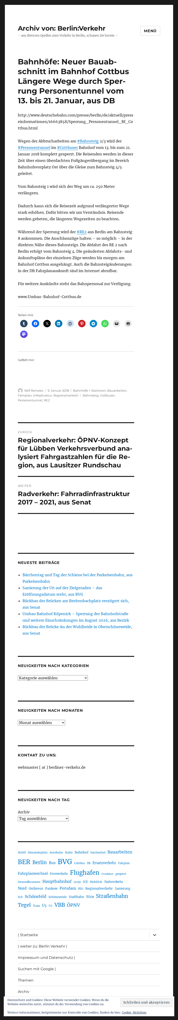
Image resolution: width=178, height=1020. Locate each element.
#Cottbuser (67, 147)
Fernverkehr (59, 873)
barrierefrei (98, 852)
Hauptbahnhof (57, 881)
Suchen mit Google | (37, 969)
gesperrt (120, 873)
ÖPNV (73, 905)
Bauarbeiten (117, 390)
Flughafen (84, 872)
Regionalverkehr (66, 395)
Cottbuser (107, 395)
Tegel (24, 905)
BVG (65, 861)
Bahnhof (82, 852)
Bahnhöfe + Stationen (89, 390)
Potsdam (68, 888)
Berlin (39, 862)
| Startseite (28, 935)
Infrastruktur (42, 395)
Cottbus (79, 863)
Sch (20, 897)
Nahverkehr (113, 882)
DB (88, 863)
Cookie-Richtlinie (134, 1012)
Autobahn (56, 852)
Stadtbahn (76, 897)
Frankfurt (107, 873)
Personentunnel (30, 400)
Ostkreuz (36, 888)
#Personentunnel (34, 147)
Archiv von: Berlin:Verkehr (61, 28)
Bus (52, 863)
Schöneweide (57, 897)
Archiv (24, 812)
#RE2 (82, 232)
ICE (85, 882)
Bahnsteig (91, 395)
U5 (44, 906)
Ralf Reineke (33, 390)
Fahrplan (25, 395)
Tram (36, 905)
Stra (90, 896)
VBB (59, 905)
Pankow (51, 889)
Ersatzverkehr (104, 863)
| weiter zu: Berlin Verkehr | (42, 946)
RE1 (80, 888)
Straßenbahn (112, 896)
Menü (150, 31)
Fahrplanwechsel (33, 873)
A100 (22, 852)
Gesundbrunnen (29, 882)
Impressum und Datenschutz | (46, 957)
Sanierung (122, 889)
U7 (50, 905)
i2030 (77, 882)
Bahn (69, 852)
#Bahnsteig (88, 141)
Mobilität (96, 882)
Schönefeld (35, 896)
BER (24, 862)
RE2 (47, 400)
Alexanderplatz (38, 852)
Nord (22, 888)
